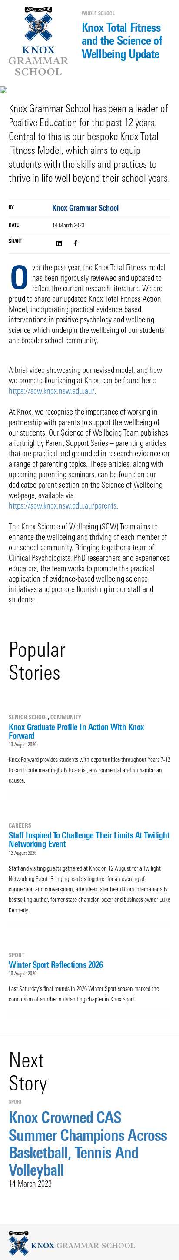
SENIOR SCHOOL (28, 717)
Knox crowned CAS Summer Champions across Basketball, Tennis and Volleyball (88, 1143)
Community (65, 717)
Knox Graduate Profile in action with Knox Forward (76, 731)
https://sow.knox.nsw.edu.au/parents (62, 506)
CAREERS (20, 825)
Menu (11, 37)
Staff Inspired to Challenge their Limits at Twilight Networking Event (89, 839)
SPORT (16, 954)
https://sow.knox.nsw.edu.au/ (52, 391)
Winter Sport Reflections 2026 (56, 964)
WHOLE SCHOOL (98, 13)
